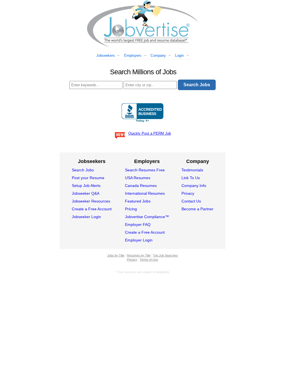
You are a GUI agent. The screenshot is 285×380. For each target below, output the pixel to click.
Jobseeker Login (86, 216)
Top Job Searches (165, 255)
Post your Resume (88, 178)
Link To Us (190, 178)
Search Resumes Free (145, 170)
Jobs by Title (115, 255)
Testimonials (192, 170)
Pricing (131, 209)
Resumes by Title (139, 255)
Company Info (193, 185)
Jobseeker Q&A (85, 193)
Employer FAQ (138, 224)
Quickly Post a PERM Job (149, 133)
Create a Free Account (92, 209)
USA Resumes (137, 178)
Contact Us (191, 201)
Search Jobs (83, 170)
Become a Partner (197, 209)
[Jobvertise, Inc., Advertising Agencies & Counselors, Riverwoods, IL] (142, 112)
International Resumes (145, 193)
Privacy (187, 193)
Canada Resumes (141, 185)
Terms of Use (149, 259)
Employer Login (139, 240)
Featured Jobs (138, 201)
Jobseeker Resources (91, 201)
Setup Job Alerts (86, 185)
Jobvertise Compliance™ (147, 216)
